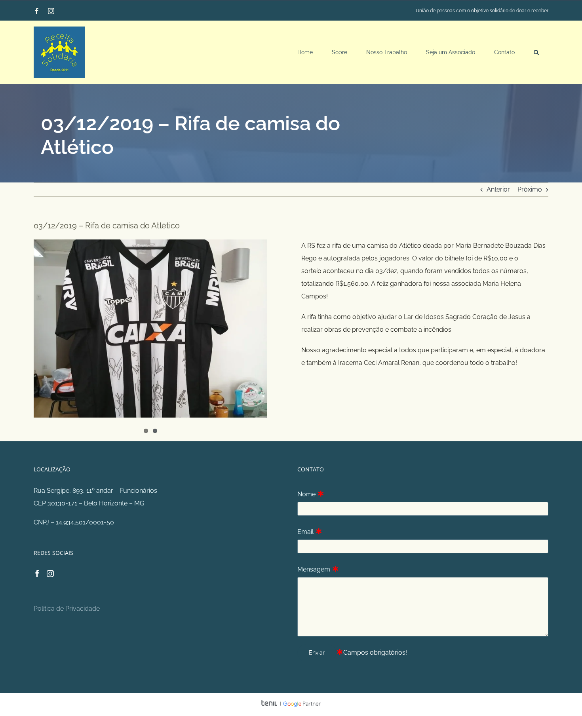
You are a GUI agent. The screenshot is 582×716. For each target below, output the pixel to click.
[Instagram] (50, 573)
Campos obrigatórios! (375, 652)
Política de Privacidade (67, 608)
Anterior (498, 189)
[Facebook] (37, 573)
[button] (536, 52)
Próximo (529, 189)
